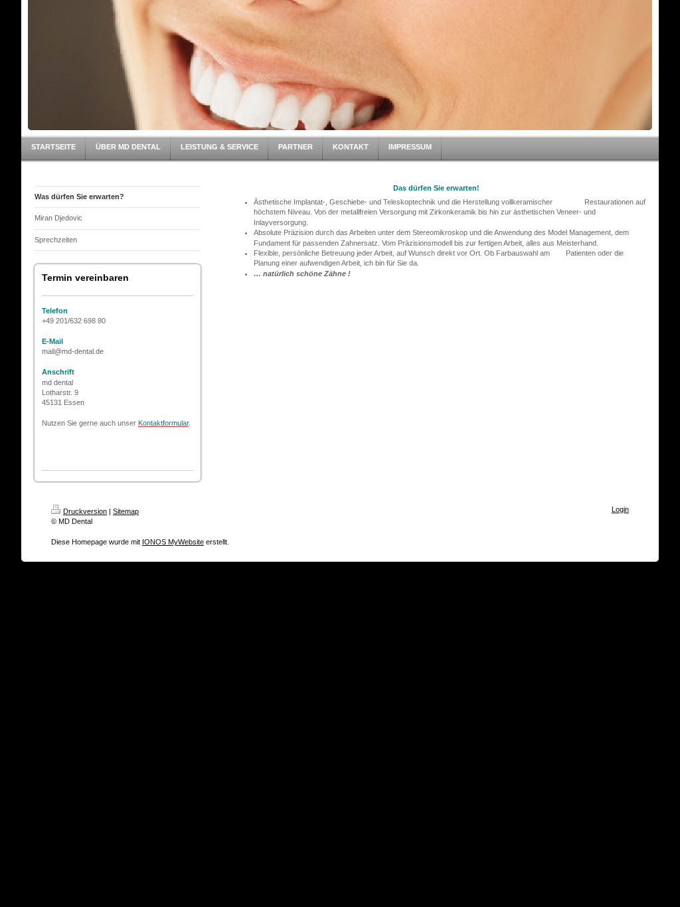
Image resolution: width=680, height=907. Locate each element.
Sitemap (126, 511)
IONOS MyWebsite (173, 542)
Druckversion (85, 511)
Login (620, 509)
